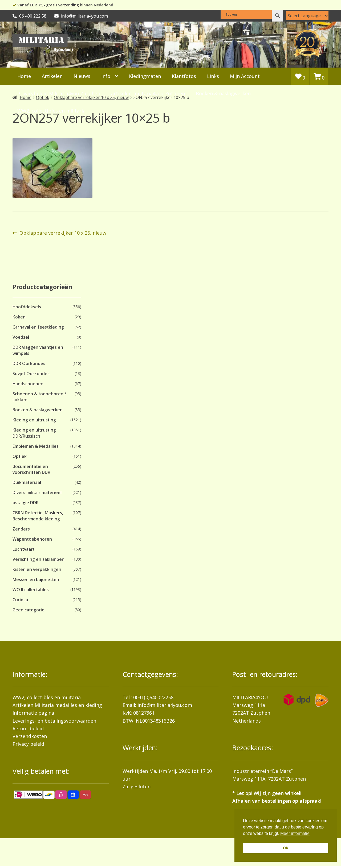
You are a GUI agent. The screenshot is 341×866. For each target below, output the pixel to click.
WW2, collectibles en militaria (47, 697)
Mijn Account (245, 76)
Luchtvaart (24, 549)
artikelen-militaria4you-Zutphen (148, 93)
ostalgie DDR (26, 502)
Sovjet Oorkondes (31, 373)
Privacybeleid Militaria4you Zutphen (58, 93)
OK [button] (286, 848)
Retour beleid (28, 728)
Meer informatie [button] (295, 833)
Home (24, 76)
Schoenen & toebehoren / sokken (39, 397)
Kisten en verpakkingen (37, 569)
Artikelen (52, 76)
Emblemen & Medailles (36, 446)
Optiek (20, 456)
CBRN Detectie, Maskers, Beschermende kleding (38, 515)
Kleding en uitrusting (34, 420)
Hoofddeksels (27, 307)
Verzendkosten (30, 736)
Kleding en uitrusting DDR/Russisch (34, 433)
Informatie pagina (33, 713)
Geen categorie (28, 610)
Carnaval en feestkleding (38, 327)
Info (105, 76)
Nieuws (82, 76)
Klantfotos (184, 76)
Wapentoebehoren (32, 539)
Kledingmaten (145, 76)
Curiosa (20, 600)
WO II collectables (31, 589)
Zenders (21, 529)
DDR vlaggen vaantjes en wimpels (38, 350)
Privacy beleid (28, 744)
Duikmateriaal (27, 482)
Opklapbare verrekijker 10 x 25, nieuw (62, 233)
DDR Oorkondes (29, 363)
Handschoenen (28, 384)
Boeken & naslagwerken (223, 93)
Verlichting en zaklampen (38, 559)
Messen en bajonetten (36, 579)
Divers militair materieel (37, 492)
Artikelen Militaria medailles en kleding (57, 705)
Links (213, 76)
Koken (19, 317)
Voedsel (21, 337)
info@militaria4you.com (164, 705)
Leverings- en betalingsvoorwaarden (54, 721)
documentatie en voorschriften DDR (31, 469)
